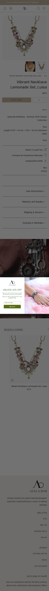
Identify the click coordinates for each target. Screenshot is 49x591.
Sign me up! (12, 306)
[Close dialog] (47, 279)
